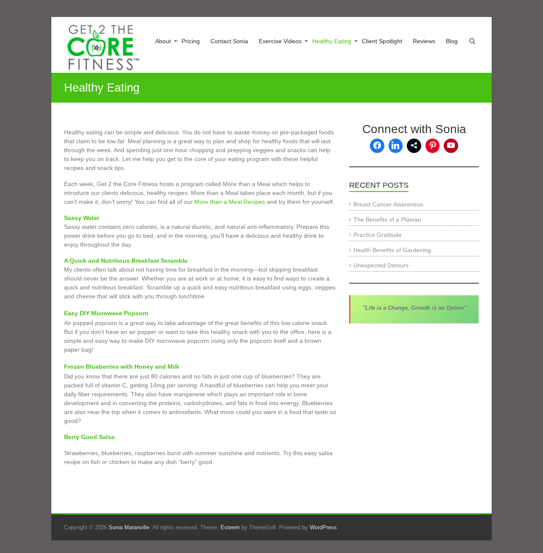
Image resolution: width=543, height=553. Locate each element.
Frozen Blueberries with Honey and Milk (121, 366)
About (163, 41)
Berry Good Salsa (89, 437)
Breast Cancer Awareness (388, 204)
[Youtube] (451, 145)
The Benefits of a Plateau (387, 219)
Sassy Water (81, 217)
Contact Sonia (229, 41)
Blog (452, 41)
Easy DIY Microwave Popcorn (106, 313)
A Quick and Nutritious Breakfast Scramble (126, 260)
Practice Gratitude (377, 234)
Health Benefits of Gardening (392, 250)
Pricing (191, 41)
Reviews (424, 41)
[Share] (414, 145)
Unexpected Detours (381, 265)
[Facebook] (377, 145)
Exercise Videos (280, 41)
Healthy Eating (331, 41)
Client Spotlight (382, 41)
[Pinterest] (432, 145)
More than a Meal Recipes (229, 201)
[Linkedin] (395, 145)
